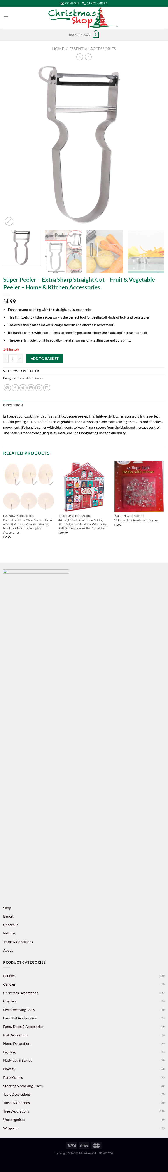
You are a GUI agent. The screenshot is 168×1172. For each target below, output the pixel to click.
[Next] (156, 145)
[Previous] (12, 145)
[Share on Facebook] (15, 387)
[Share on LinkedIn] (46, 387)
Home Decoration (16, 1043)
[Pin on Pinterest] (38, 387)
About (8, 950)
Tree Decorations (16, 1111)
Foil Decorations (15, 1035)
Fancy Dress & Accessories (23, 1026)
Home (58, 48)
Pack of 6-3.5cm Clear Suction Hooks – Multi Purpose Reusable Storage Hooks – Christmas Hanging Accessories (28, 526)
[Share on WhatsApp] (7, 387)
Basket (8, 916)
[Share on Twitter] (23, 387)
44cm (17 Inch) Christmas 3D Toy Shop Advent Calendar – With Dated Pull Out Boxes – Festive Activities (83, 524)
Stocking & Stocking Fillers (23, 1086)
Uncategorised (14, 1119)
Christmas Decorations (20, 993)
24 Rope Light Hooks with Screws (136, 520)
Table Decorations (16, 1094)
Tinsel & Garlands (16, 1102)
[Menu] (6, 17)
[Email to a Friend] (31, 387)
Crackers (10, 1001)
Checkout (10, 925)
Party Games (13, 1077)
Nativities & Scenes (17, 1060)
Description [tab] (13, 405)
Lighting (9, 1052)
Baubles (9, 975)
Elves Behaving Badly (19, 1009)
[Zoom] (9, 221)
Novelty (9, 1069)
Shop (7, 908)
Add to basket (45, 358)
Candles (9, 984)
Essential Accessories (92, 48)
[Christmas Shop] (84, 18)
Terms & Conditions (18, 941)
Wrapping (10, 1128)
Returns (9, 933)
